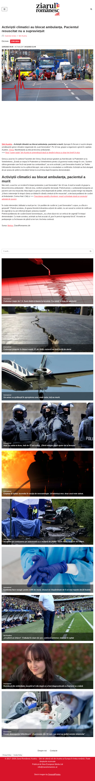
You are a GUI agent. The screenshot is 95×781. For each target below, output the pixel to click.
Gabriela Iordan (10, 36)
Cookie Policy (18, 755)
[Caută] (91, 9)
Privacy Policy (7, 755)
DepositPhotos (54, 774)
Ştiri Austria (7, 144)
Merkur (10, 226)
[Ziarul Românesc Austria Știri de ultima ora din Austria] (47, 9)
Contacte (53, 751)
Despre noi (42, 751)
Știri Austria (23, 36)
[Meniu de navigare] (4, 9)
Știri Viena (15, 41)
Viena (11, 150)
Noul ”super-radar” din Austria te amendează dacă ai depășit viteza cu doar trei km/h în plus (42, 153)
